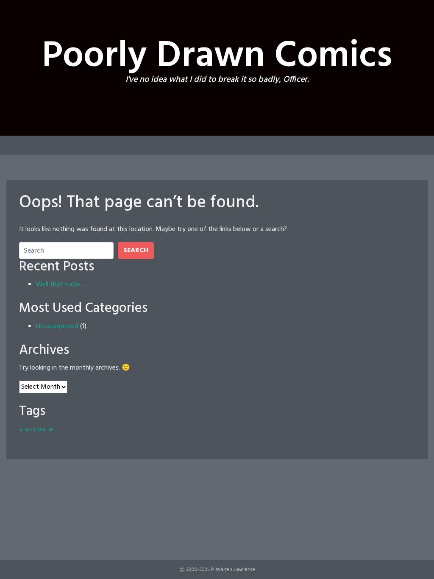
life (50, 430)
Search (135, 250)
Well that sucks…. (61, 284)
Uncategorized (57, 326)
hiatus (40, 430)
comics (25, 430)
